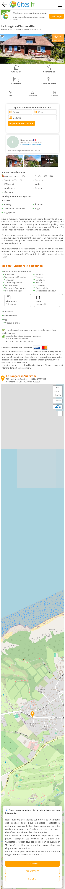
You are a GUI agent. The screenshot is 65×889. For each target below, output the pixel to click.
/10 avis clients (57, 37)
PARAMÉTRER (32, 871)
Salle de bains (10, 315)
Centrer (58, 401)
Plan (58, 387)
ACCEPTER (32, 863)
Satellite (58, 395)
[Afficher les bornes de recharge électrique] (58, 406)
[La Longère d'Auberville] (32, 62)
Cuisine (7, 311)
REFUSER (32, 878)
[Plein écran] (60, 413)
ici (42, 854)
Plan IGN (57, 391)
